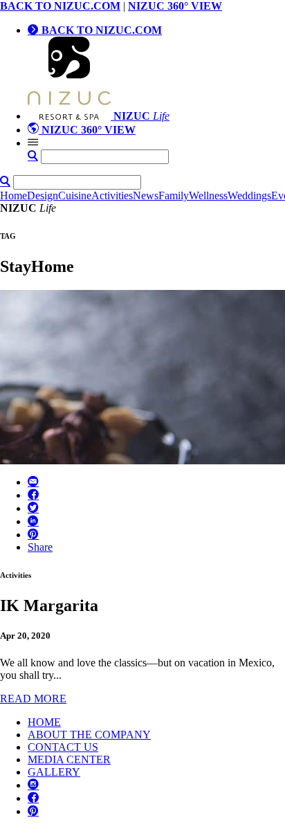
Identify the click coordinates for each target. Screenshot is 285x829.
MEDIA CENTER (69, 759)
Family (173, 195)
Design (42, 195)
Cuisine (74, 195)
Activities (112, 195)
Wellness (208, 195)
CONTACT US (63, 747)
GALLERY (54, 772)
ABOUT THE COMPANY (89, 734)
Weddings (249, 195)
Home (13, 195)
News (145, 195)
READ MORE (33, 698)
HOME (44, 722)
